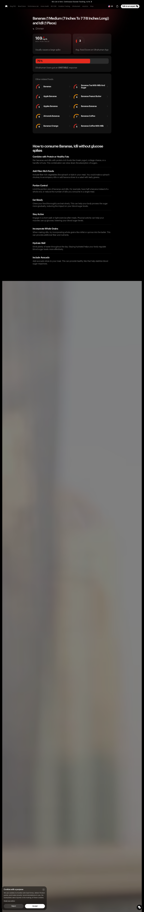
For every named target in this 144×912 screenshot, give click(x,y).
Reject (13, 906)
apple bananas (48, 96)
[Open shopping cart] (117, 6)
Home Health (45, 6)
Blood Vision (22, 6)
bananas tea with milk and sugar (90, 86)
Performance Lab (33, 6)
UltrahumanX (76, 6)
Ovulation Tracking (64, 6)
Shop (91, 6)
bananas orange (48, 126)
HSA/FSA (85, 6)
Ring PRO (13, 6)
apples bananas (48, 106)
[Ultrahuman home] (6, 6)
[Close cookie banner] (43, 889)
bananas (45, 87)
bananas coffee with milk (90, 126)
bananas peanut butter (88, 96)
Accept (34, 906)
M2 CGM (53, 6)
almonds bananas (49, 116)
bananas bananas (86, 106)
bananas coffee (85, 116)
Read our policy (9, 901)
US (112, 6)
